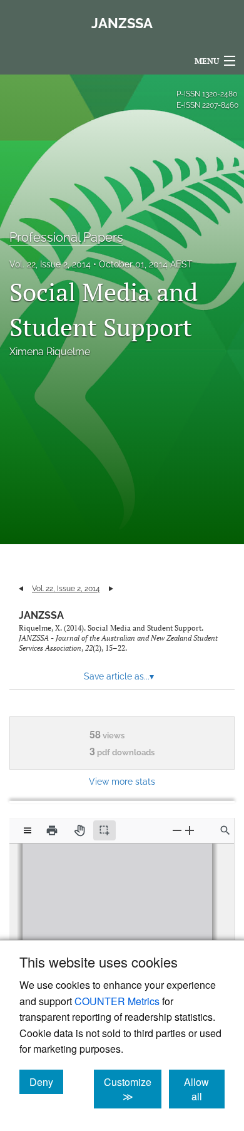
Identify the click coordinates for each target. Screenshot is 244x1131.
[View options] (27, 830)
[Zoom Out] (177, 830)
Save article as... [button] (119, 676)
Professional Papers (66, 237)
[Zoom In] (189, 830)
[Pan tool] (79, 830)
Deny (46, 1081)
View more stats (122, 781)
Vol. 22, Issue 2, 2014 (50, 264)
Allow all (204, 1089)
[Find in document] (225, 830)
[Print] (52, 830)
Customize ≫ (132, 1089)
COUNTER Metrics (117, 1001)
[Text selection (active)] (104, 830)
